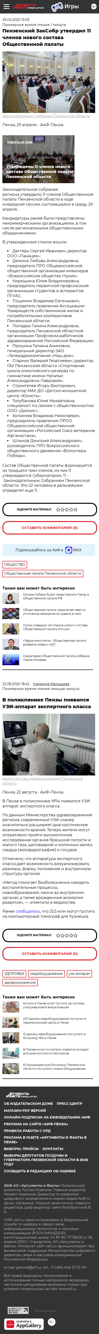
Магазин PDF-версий (25, 1110)
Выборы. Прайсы (21, 1149)
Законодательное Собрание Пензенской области (46, 116)
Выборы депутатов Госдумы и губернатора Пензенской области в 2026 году (46, 1159)
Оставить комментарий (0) (50, 528)
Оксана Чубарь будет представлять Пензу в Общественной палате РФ (56, 596)
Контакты (53, 1149)
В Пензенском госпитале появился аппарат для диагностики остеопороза (56, 1051)
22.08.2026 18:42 (15, 684)
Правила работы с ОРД (27, 1131)
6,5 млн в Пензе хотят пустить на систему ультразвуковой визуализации (54, 1005)
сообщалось (28, 911)
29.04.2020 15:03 (15, 20)
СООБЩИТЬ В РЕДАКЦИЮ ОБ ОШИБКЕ (40, 1171)
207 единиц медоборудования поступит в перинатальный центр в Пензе (54, 1020)
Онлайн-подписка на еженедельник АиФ (47, 1117)
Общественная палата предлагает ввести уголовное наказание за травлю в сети (54, 611)
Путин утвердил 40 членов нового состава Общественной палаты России (55, 627)
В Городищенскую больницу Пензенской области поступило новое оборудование (54, 1066)
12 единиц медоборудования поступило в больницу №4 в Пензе (54, 1036)
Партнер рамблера (45, 1310)
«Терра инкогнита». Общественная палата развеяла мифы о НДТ (54, 642)
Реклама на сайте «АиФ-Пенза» (36, 1124)
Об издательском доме (28, 1103)
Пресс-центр (69, 1103)
